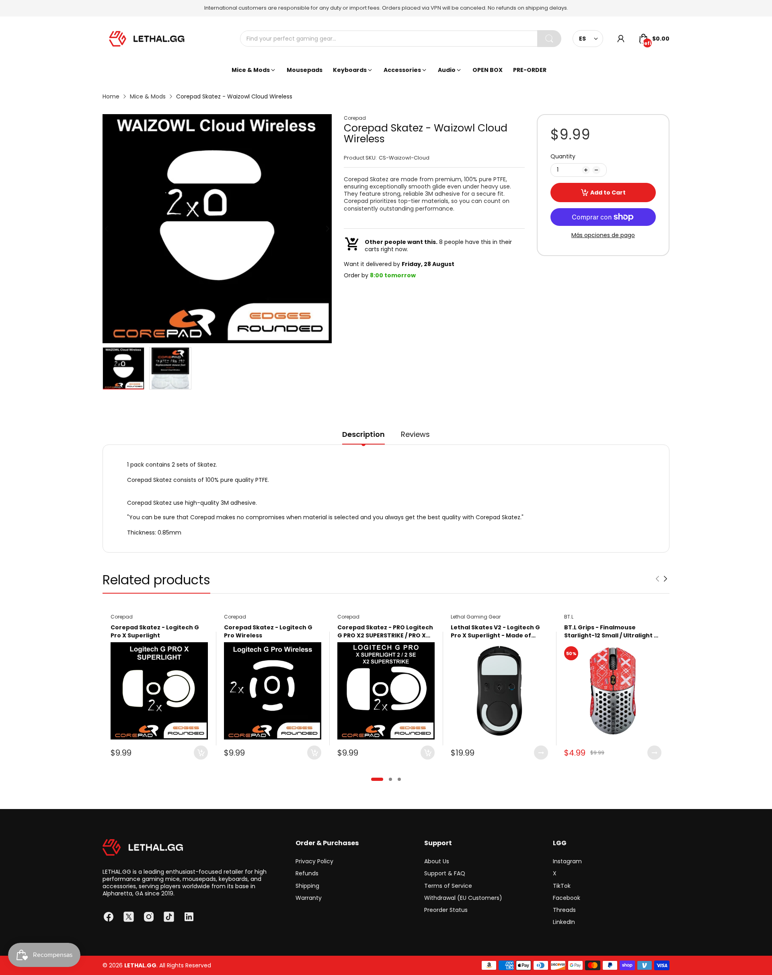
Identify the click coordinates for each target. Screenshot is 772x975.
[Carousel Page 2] (390, 779)
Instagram (567, 861)
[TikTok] (169, 917)
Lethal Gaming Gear (476, 616)
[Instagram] (149, 917)
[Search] (549, 38)
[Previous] (328, 229)
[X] (129, 917)
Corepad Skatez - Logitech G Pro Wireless (268, 631)
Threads (564, 910)
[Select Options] (541, 753)
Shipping (307, 886)
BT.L (568, 616)
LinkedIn (564, 922)
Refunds (307, 873)
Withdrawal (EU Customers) (463, 898)
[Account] (620, 38)
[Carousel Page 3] (399, 779)
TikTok (562, 886)
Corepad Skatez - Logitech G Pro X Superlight (155, 631)
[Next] (107, 229)
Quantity (562, 156)
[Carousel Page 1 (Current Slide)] (377, 779)
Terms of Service (448, 886)
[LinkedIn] (189, 917)
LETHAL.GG (140, 965)
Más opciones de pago (603, 235)
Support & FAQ (444, 873)
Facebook (566, 898)
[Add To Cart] (201, 753)
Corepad (355, 118)
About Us (436, 861)
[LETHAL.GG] (147, 39)
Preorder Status (446, 910)
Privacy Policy (314, 861)
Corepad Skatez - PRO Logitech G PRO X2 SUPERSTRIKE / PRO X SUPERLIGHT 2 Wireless (385, 631)
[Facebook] (109, 917)
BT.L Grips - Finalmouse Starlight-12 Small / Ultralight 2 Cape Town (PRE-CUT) (610, 631)
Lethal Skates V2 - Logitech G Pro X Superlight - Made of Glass (495, 631)
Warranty (309, 898)
